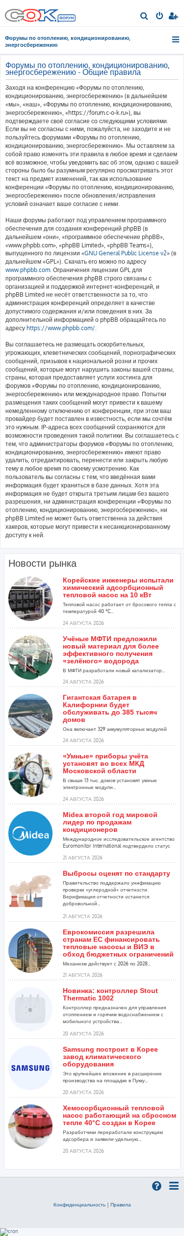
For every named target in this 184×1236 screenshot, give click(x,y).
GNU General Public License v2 (125, 253)
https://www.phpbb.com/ (60, 328)
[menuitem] (144, 17)
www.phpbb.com (27, 270)
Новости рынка (42, 563)
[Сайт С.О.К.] (40, 13)
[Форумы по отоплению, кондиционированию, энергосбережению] (66, 19)
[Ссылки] (176, 39)
